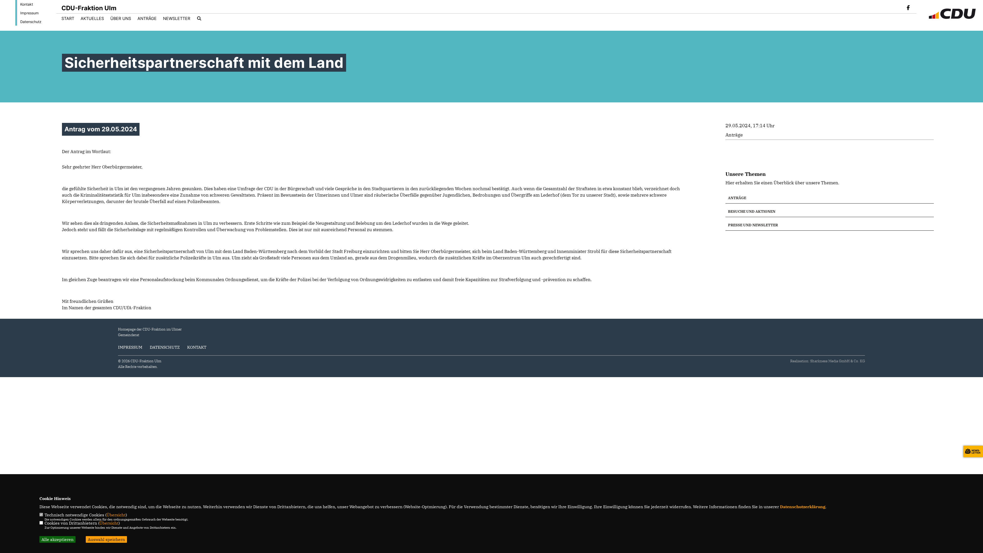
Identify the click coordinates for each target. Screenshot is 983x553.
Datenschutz (30, 21)
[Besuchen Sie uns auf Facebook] (908, 8)
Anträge (147, 18)
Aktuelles (92, 18)
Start (67, 18)
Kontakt (26, 4)
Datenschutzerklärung (802, 506)
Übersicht (116, 514)
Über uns (120, 18)
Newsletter (176, 18)
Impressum (29, 13)
